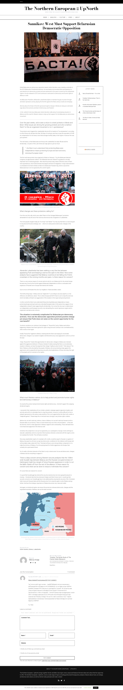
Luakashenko (37, 549)
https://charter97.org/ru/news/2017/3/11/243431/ (42, 580)
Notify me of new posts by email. (30, 653)
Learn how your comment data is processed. (54, 660)
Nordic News (90, 149)
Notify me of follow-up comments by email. (33, 649)
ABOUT (21, 1)
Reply (32, 605)
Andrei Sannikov (24, 549)
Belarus (31, 549)
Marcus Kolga (34, 560)
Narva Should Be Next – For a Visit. (91, 93)
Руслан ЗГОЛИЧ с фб (34, 576)
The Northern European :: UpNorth (61, 8)
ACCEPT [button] (96, 687)
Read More (52, 565)
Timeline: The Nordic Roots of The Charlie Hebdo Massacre (60, 558)
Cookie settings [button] (87, 687)
